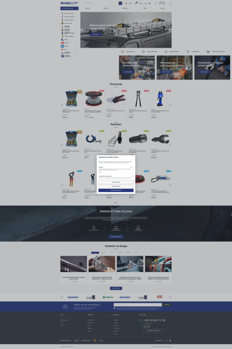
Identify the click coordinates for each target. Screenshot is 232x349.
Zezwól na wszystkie (116, 190)
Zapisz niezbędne (116, 186)
